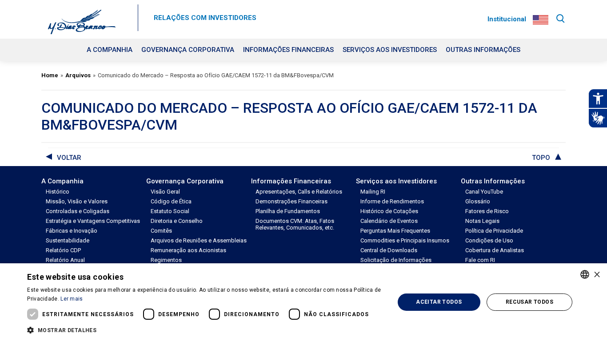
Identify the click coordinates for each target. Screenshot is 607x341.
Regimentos (166, 260)
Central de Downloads (388, 250)
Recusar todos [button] (529, 302)
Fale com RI (480, 260)
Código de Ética (171, 201)
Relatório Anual (65, 260)
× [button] (597, 274)
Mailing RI (372, 191)
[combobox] (584, 274)
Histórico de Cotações (389, 211)
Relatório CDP (63, 250)
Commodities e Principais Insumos (404, 240)
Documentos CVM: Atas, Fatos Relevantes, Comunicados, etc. (295, 224)
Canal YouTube (484, 191)
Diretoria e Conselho (177, 221)
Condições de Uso (489, 240)
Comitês (161, 230)
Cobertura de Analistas (494, 250)
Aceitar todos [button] (439, 302)
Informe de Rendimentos (392, 201)
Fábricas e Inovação (71, 230)
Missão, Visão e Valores (77, 201)
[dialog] (303, 302)
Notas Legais (482, 221)
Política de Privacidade (494, 230)
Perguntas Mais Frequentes (395, 230)
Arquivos (78, 75)
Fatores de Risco (487, 211)
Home (49, 75)
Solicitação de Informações (395, 260)
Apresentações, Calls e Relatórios (299, 191)
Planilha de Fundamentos (288, 211)
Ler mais (71, 299)
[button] (205, 329)
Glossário (477, 201)
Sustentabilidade (67, 240)
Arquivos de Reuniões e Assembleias (199, 240)
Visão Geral (165, 191)
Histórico (57, 191)
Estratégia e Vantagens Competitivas (93, 221)
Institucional (506, 19)
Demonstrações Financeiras (291, 201)
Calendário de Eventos (389, 221)
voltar (69, 158)
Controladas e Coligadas (77, 211)
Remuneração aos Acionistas (188, 250)
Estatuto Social (170, 211)
